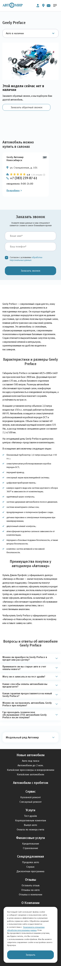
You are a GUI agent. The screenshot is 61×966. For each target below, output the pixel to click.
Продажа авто (30, 862)
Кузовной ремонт (30, 797)
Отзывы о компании (30, 894)
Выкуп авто (30, 825)
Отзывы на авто (30, 890)
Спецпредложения (30, 856)
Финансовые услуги (30, 838)
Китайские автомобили (30, 774)
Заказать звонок (30, 270)
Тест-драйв (30, 816)
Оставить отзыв (31, 885)
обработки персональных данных (26, 258)
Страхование (30, 848)
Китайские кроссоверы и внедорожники (30, 769)
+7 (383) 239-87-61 (23, 178)
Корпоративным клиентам (30, 820)
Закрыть (30, 954)
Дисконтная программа (30, 871)
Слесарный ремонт (30, 801)
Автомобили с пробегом (30, 783)
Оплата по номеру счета (30, 829)
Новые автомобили (31, 755)
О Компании (30, 903)
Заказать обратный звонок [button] (26, 107)
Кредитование (30, 843)
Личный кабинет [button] (38, 5)
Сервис (31, 791)
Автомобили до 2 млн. (30, 765)
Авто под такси (30, 760)
